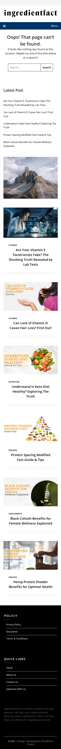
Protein (13, 450)
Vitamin (13, 245)
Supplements (15, 514)
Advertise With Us (16, 689)
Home (9, 667)
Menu (54, 26)
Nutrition (14, 382)
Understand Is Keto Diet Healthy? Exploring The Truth (31, 391)
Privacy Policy (13, 624)
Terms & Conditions (17, 638)
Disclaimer (12, 631)
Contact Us (12, 681)
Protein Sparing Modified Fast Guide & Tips (27, 134)
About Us (11, 674)
